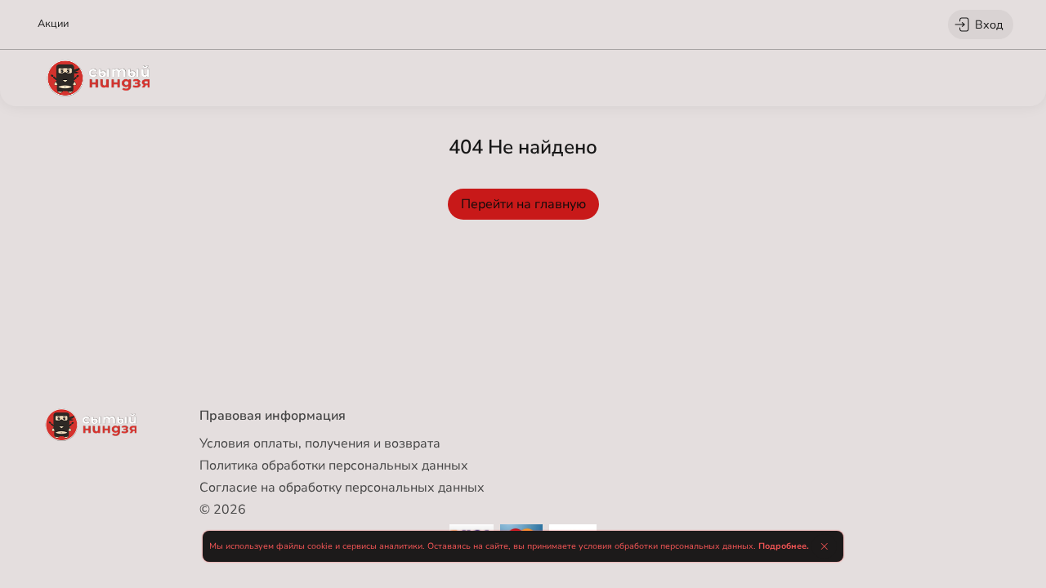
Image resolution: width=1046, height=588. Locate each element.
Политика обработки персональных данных (333, 465)
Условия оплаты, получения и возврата (319, 443)
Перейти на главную (523, 204)
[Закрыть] (824, 546)
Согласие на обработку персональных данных (342, 488)
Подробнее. (783, 546)
